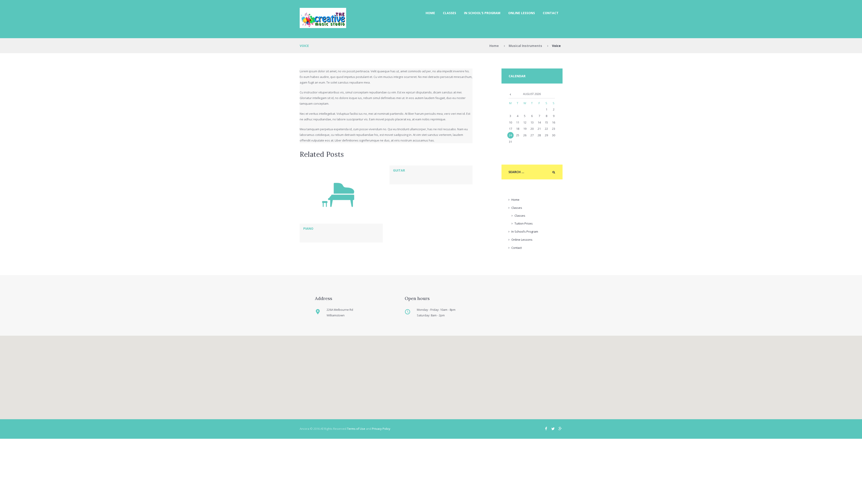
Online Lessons (521, 13)
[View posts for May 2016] (510, 94)
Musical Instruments (525, 46)
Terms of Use (356, 429)
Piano (308, 228)
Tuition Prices (524, 223)
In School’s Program (482, 13)
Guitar (399, 170)
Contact (551, 13)
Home (430, 13)
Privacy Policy (381, 429)
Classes (449, 13)
